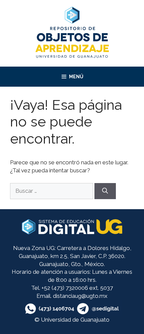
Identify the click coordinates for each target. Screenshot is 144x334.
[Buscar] (105, 191)
